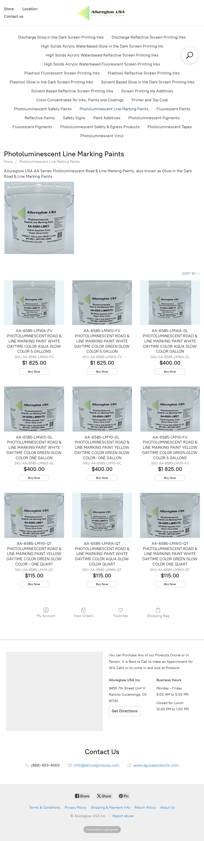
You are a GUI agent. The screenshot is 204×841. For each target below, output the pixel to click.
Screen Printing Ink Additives (147, 91)
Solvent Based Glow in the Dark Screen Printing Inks (148, 82)
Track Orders (83, 616)
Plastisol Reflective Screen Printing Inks (144, 73)
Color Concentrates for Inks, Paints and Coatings (80, 100)
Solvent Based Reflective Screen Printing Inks (72, 91)
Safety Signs (74, 117)
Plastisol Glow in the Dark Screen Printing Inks (51, 82)
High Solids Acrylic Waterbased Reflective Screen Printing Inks (102, 55)
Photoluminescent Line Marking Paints (114, 109)
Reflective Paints (40, 117)
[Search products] (189, 55)
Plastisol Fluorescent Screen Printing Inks (62, 73)
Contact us (13, 16)
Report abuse (123, 816)
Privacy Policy (75, 807)
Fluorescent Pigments (32, 126)
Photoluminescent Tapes (170, 126)
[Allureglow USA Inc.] (102, 13)
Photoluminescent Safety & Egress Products (100, 126)
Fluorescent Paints (173, 109)
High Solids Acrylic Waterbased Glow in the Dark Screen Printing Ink (102, 46)
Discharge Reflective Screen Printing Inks (149, 37)
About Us (167, 807)
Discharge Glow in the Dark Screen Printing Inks (61, 37)
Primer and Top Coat (150, 100)
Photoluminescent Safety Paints (43, 109)
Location (30, 8)
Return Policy (145, 807)
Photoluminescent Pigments (154, 117)
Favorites (120, 616)
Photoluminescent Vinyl (102, 135)
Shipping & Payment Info (110, 807)
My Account (46, 616)
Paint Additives (106, 117)
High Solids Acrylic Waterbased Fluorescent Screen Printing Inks (102, 64)
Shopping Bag (158, 616)
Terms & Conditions (44, 807)
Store (9, 8)
